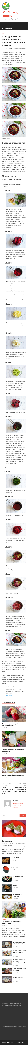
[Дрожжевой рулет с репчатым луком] (7, 947)
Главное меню (9, 28)
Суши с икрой (15, 867)
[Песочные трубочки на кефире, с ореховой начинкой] (7, 965)
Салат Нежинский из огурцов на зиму (13, 775)
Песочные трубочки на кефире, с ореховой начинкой (19, 961)
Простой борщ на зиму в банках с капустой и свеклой (12, 724)
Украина (4, 33)
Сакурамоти (7, 841)
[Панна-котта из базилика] (7, 898)
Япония (4, 838)
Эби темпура (15, 857)
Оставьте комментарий (20, 48)
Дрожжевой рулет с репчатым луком (19, 943)
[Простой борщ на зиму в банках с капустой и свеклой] (14, 722)
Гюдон (15, 885)
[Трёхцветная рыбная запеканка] (7, 974)
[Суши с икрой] (6, 873)
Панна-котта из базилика (17, 895)
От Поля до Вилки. (11, 14)
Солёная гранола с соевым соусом (18, 978)
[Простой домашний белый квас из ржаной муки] (14, 747)
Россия (4, 919)
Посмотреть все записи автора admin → (18, 805)
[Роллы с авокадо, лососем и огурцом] (7, 882)
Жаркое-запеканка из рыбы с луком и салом (19, 952)
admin (11, 48)
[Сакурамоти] (14, 837)
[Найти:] (14, 815)
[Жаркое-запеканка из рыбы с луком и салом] (7, 956)
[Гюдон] (7, 891)
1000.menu (9, 695)
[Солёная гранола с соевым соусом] (7, 982)
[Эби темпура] (6, 863)
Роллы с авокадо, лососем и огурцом (19, 877)
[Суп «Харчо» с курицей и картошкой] (14, 918)
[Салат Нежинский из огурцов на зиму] (14, 773)
